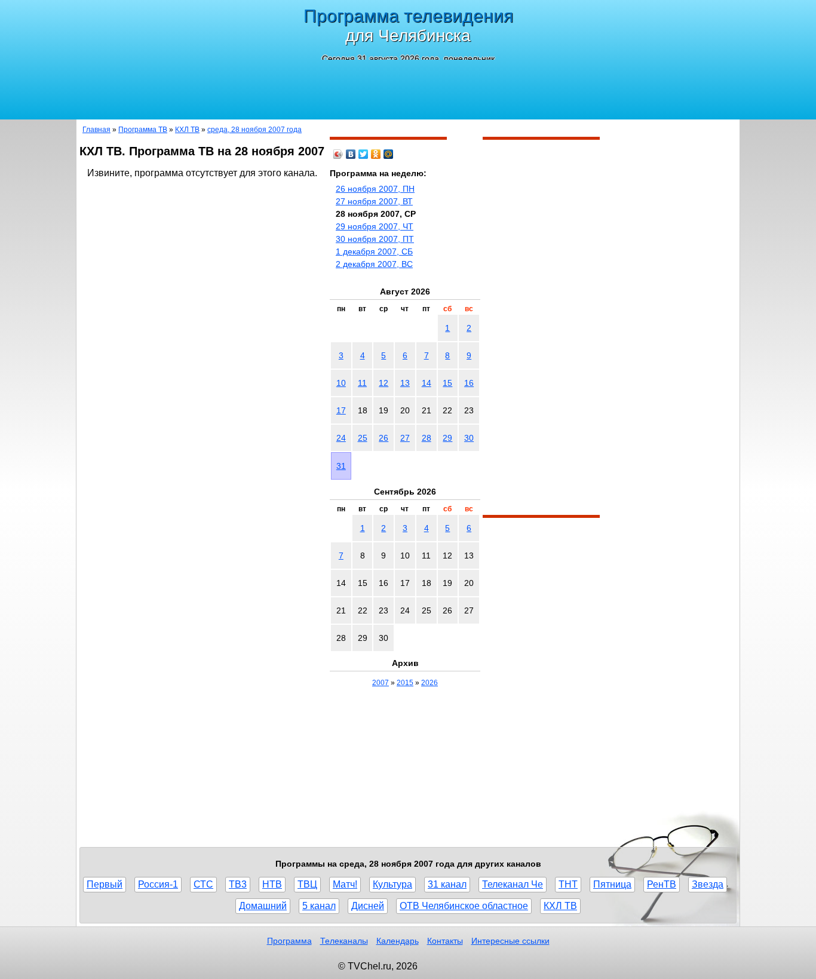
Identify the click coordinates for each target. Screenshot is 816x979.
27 (405, 438)
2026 (429, 683)
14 (426, 383)
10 (341, 383)
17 (341, 410)
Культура (392, 884)
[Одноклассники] (376, 154)
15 (447, 383)
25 (362, 438)
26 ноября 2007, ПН (375, 189)
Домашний (263, 906)
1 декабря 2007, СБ (374, 251)
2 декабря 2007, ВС (374, 264)
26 (383, 438)
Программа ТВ (142, 129)
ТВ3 (238, 884)
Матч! (345, 884)
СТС (203, 884)
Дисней (367, 906)
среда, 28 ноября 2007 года (254, 129)
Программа (289, 941)
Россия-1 (158, 884)
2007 (380, 683)
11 (362, 383)
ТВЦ (307, 884)
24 (341, 438)
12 (383, 383)
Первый (104, 884)
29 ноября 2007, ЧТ (374, 226)
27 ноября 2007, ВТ (374, 201)
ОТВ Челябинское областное (464, 906)
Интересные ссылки (510, 941)
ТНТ (568, 884)
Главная (96, 129)
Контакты (445, 941)
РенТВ (661, 884)
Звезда (707, 884)
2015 (405, 683)
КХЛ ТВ (187, 129)
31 (341, 466)
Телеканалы (344, 941)
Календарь (397, 941)
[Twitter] (363, 154)
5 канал (319, 906)
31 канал (447, 884)
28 (426, 438)
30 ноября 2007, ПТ (375, 239)
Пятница (612, 884)
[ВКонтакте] (351, 154)
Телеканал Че (512, 884)
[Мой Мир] (388, 154)
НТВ (272, 884)
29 (447, 438)
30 (469, 438)
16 (469, 383)
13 (405, 383)
